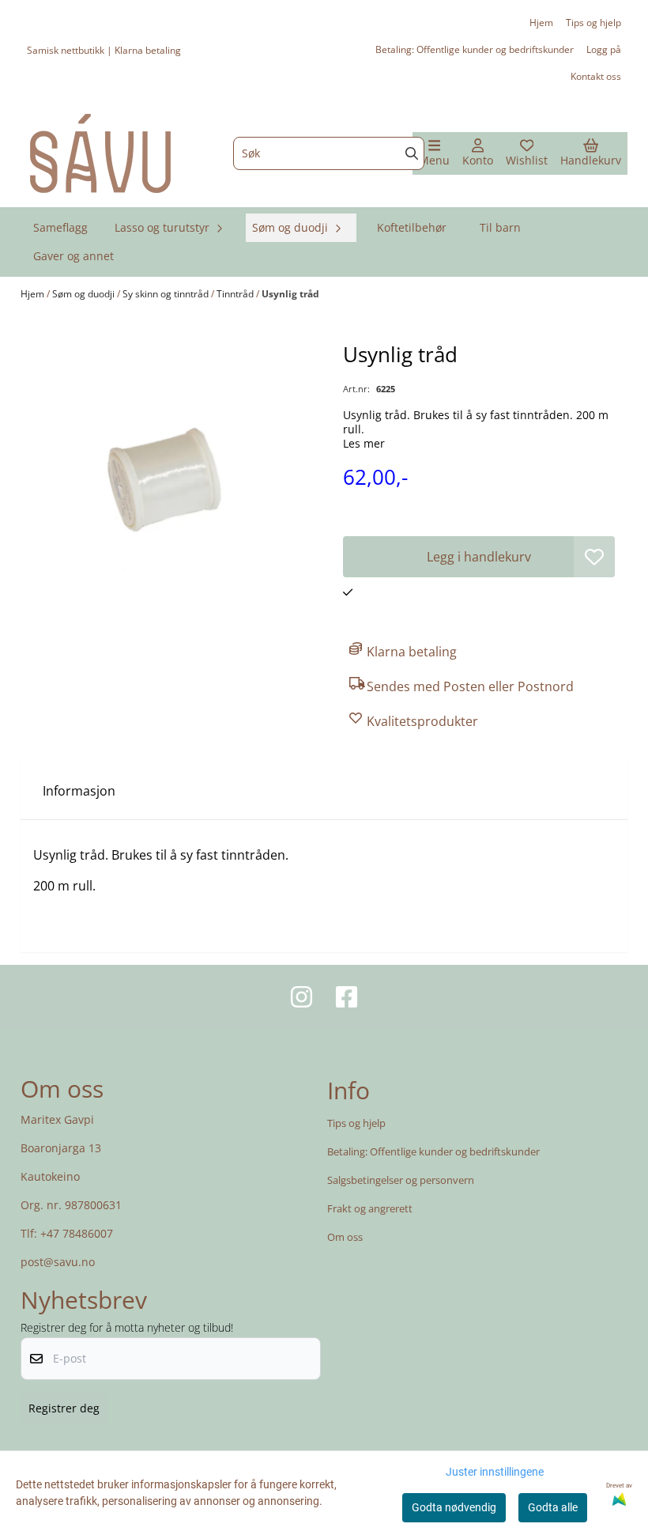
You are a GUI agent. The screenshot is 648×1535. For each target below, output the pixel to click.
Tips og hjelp (593, 22)
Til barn (500, 227)
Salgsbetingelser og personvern (400, 1180)
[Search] (411, 153)
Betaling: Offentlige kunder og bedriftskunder (474, 49)
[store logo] (100, 153)
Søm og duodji (84, 294)
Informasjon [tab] (79, 791)
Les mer (364, 444)
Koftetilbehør (411, 227)
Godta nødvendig (454, 1507)
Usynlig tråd (290, 294)
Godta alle (553, 1507)
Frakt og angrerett (370, 1208)
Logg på (603, 49)
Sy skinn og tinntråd (166, 294)
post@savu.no (58, 1261)
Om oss (345, 1237)
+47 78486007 (76, 1233)
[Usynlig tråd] (169, 488)
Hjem (541, 22)
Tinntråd (236, 294)
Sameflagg (60, 227)
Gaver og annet (73, 255)
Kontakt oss (596, 76)
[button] (594, 556)
